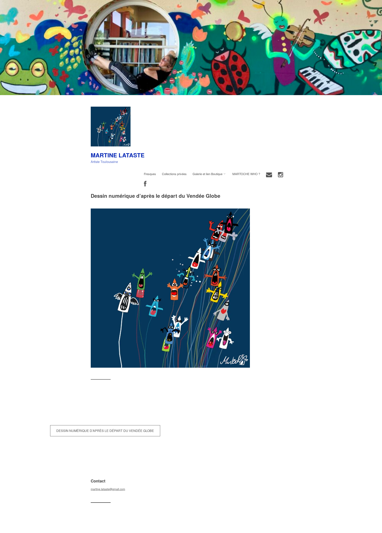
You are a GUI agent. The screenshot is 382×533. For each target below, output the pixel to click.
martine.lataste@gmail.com (108, 489)
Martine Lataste (117, 155)
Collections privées (174, 174)
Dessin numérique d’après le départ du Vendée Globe (105, 430)
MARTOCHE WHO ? (246, 174)
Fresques (150, 174)
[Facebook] (145, 184)
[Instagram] (280, 174)
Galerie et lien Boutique (207, 174)
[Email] (269, 174)
